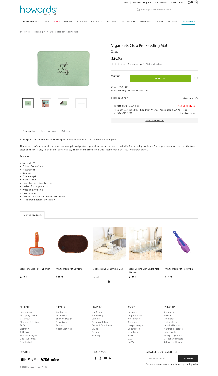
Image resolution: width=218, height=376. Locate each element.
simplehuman (135, 315)
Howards (132, 312)
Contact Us (61, 312)
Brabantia (133, 322)
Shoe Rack (169, 318)
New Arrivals (26, 342)
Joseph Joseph (135, 325)
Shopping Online (28, 315)
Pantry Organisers (173, 335)
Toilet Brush (170, 332)
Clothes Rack (170, 322)
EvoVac (131, 342)
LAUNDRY (112, 21)
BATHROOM (128, 21)
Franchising (97, 315)
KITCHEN (82, 21)
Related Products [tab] (32, 215)
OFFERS (68, 21)
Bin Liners (169, 315)
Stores (124, 3)
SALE (57, 21)
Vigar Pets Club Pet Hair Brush (35, 268)
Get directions (187, 113)
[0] (189, 2)
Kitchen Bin (169, 312)
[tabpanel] (36, 250)
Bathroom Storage (173, 342)
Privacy (95, 332)
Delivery (65, 131)
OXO (130, 338)
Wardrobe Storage (173, 328)
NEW (47, 21)
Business (60, 325)
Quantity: (115, 76)
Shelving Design (64, 318)
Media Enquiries (64, 328)
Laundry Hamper (172, 325)
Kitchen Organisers (173, 338)
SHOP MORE (188, 21)
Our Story (97, 312)
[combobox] (167, 10)
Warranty (25, 328)
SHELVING (145, 21)
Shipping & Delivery (30, 322)
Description (29, 131)
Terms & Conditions (102, 325)
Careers (96, 318)
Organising (61, 322)
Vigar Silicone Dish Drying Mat (108, 268)
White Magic (134, 318)
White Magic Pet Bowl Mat (69, 268)
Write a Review (154, 64)
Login (174, 3)
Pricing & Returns (101, 322)
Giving (95, 328)
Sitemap (96, 335)
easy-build (133, 332)
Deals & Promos (28, 338)
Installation (61, 315)
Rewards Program (142, 3)
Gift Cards (25, 332)
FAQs (22, 325)
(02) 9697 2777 (124, 113)
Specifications (48, 131)
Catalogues (161, 3)
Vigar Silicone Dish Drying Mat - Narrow (144, 270)
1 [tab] (109, 281)
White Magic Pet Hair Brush (179, 268)
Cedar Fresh (134, 328)
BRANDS (172, 21)
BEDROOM (96, 21)
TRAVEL (159, 21)
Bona (130, 335)
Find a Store (26, 312)
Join (181, 3)
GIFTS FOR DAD (31, 21)
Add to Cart (36, 263)
